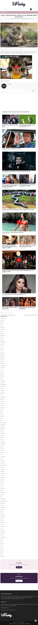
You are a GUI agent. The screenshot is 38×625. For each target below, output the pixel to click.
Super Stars (3, 526)
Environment (3, 386)
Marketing (3, 469)
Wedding (2, 556)
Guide (2, 416)
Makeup (2, 467)
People (2, 494)
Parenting (3, 492)
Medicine (2, 471)
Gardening (3, 407)
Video (16, 49)
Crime (2, 369)
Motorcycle (3, 477)
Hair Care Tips (3, 422)
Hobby (2, 437)
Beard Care (3, 329)
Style (2, 524)
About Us (10, 623)
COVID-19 (3, 367)
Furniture (2, 399)
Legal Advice (3, 456)
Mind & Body (3, 473)
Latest (17, 623)
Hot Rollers (3, 443)
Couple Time (3, 365)
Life (2, 458)
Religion (2, 509)
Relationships (3, 507)
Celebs (2, 352)
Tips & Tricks (3, 537)
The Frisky (3, 49)
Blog (2, 337)
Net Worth (3, 488)
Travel (2, 543)
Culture (2, 373)
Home (2, 439)
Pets (2, 496)
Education (3, 382)
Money (2, 475)
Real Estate (3, 503)
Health (2, 431)
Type (2, 545)
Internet (2, 450)
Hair (2, 420)
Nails (2, 486)
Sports (2, 520)
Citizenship (3, 356)
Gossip (2, 414)
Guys (2, 418)
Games (2, 405)
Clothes (2, 361)
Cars (2, 346)
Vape (2, 547)
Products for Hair (4, 501)
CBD (2, 350)
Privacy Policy (28, 623)
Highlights (3, 433)
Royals (2, 511)
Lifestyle (2, 460)
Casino (2, 348)
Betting (2, 333)
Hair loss (2, 426)
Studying (2, 522)
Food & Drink (3, 397)
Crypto (2, 371)
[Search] (31, 9)
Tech (2, 528)
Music (2, 484)
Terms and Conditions (22, 623)
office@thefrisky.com (6, 607)
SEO (2, 513)
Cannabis (2, 344)
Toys (2, 541)
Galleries (2, 401)
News (2, 490)
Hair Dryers (3, 424)
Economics (3, 380)
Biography (3, 335)
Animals (2, 320)
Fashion (2, 390)
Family (2, 388)
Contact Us (14, 623)
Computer (3, 363)
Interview (2, 452)
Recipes (2, 505)
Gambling (3, 403)
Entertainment (12, 49)
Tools (2, 539)
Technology (3, 530)
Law (2, 454)
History (2, 435)
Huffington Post (32, 53)
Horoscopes (3, 441)
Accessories (3, 318)
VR (1, 554)
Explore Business (19, 580)
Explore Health (19, 567)
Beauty (2, 331)
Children (2, 354)
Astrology (2, 327)
